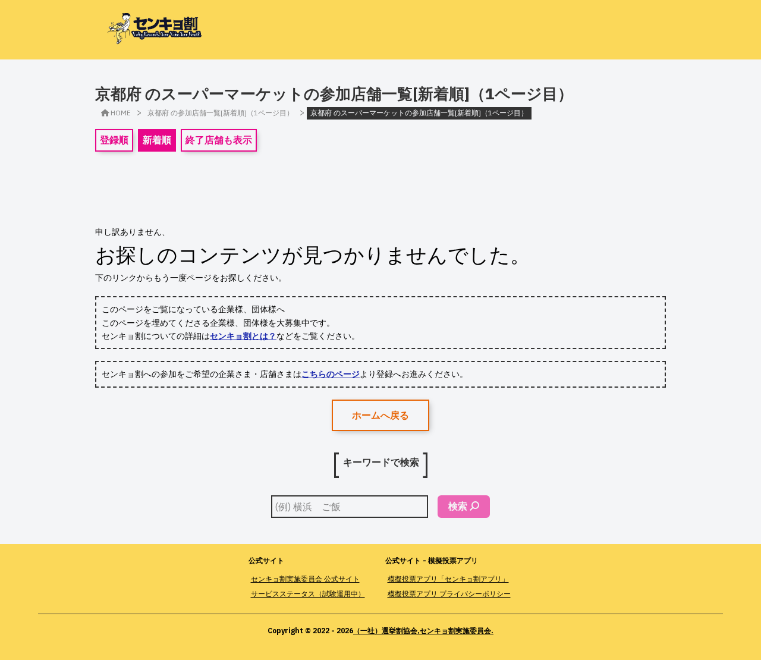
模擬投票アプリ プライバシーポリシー (449, 593)
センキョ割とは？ (243, 336)
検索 (457, 506)
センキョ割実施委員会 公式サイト (305, 578)
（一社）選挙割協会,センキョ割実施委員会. (423, 630)
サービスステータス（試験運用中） (308, 593)
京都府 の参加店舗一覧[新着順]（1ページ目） (220, 112)
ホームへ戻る (380, 415)
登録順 (114, 140)
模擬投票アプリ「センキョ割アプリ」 (448, 578)
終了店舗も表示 (218, 140)
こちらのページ (330, 374)
